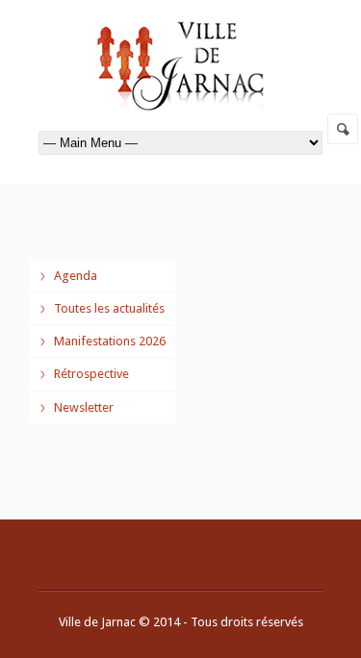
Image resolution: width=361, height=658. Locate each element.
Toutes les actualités (109, 308)
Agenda (75, 275)
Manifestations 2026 (110, 341)
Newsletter (84, 407)
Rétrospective (91, 374)
